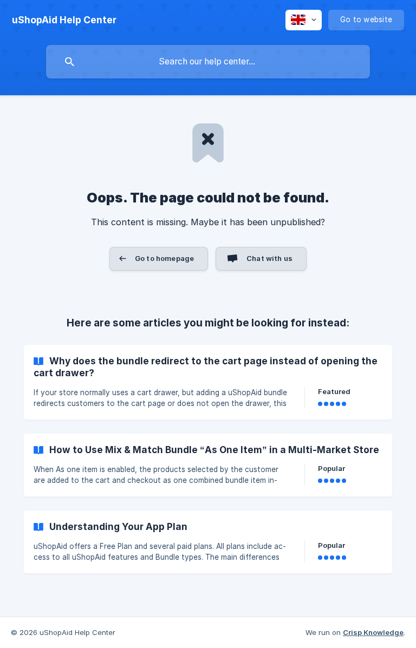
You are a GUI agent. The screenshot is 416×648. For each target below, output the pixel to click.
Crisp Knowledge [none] (373, 632)
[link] (208, 382)
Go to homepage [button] (164, 258)
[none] (64, 20)
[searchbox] (208, 61)
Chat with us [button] (269, 258)
